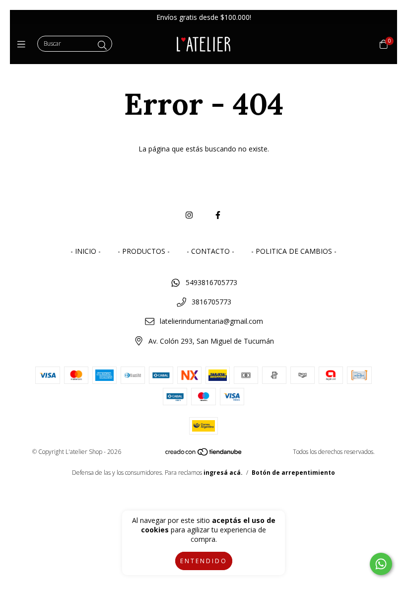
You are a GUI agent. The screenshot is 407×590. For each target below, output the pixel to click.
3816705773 (211, 301)
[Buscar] (102, 45)
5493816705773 (211, 282)
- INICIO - (85, 251)
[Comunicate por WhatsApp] (381, 564)
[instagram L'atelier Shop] (189, 215)
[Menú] (23, 44)
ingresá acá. (223, 472)
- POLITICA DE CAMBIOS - (294, 251)
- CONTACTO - (210, 251)
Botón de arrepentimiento (293, 472)
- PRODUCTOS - (144, 251)
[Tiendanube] (204, 454)
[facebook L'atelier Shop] (217, 215)
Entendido (203, 561)
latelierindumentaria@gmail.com (211, 321)
